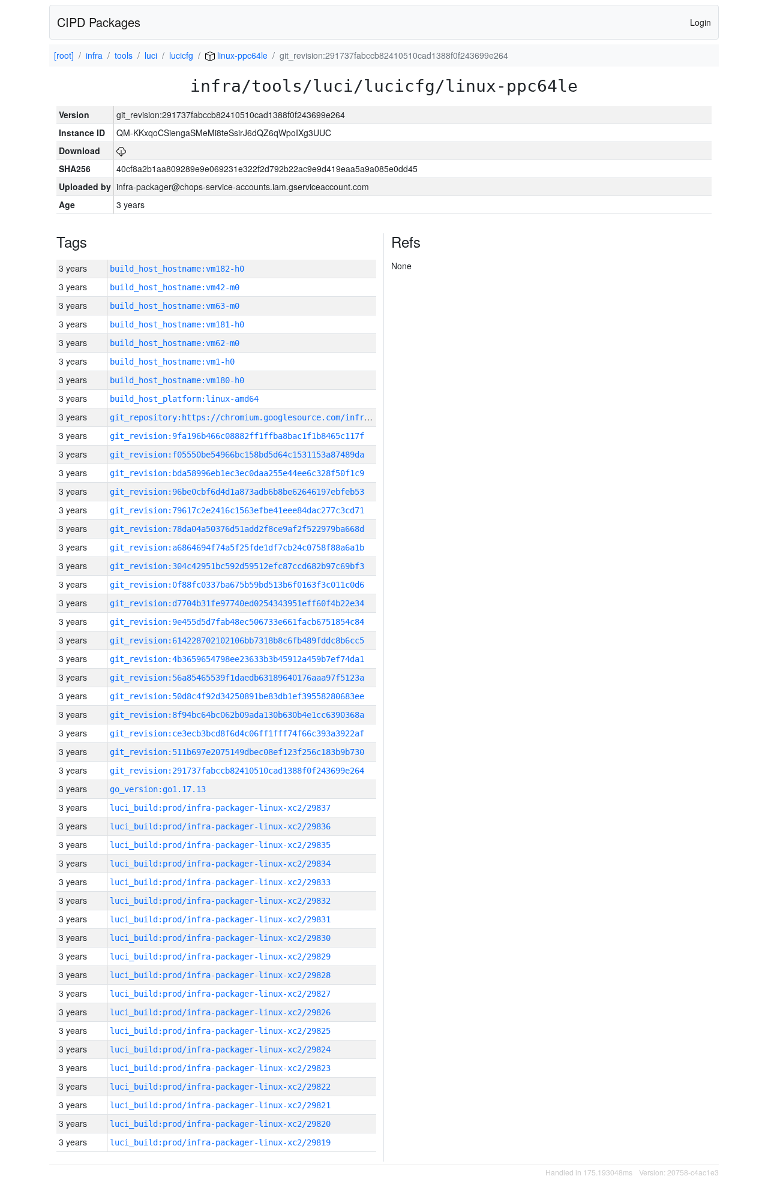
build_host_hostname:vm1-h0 (172, 361)
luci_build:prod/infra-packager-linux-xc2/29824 (220, 1049)
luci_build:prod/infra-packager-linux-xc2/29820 (220, 1124)
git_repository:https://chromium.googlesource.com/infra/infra (254, 417)
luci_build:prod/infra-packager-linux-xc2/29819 (220, 1142)
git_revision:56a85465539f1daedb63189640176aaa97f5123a (237, 677)
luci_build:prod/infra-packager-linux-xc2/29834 (220, 863)
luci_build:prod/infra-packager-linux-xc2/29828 (220, 975)
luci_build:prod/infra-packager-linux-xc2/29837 (220, 808)
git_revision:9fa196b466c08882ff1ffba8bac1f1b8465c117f (237, 436)
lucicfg (181, 55)
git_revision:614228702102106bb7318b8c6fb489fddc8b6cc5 (237, 640)
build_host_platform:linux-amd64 (184, 399)
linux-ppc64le (241, 55)
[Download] (121, 151)
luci (151, 55)
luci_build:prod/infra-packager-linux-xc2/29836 (220, 826)
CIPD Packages (98, 22)
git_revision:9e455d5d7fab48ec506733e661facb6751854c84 (237, 622)
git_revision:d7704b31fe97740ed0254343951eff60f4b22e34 (237, 603)
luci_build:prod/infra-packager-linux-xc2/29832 (220, 901)
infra (94, 55)
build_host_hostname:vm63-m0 (174, 306)
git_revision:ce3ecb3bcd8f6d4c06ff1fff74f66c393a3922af (237, 733)
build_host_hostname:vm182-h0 (177, 268)
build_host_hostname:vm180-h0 (177, 380)
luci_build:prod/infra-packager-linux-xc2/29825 (220, 1031)
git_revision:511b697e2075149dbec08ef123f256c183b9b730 (237, 752)
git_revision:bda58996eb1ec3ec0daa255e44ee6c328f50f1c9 (237, 473)
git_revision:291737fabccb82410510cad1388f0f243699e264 (237, 770)
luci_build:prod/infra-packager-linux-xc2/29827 (220, 993)
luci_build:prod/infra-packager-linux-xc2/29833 (220, 882)
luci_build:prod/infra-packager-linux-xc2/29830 (220, 938)
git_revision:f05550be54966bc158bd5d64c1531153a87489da (237, 454)
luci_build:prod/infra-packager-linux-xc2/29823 (220, 1068)
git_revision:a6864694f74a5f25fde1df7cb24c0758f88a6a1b (237, 547)
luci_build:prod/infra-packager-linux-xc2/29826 (220, 1012)
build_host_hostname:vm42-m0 (174, 287)
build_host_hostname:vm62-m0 (174, 343)
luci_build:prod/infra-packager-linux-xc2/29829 (220, 956)
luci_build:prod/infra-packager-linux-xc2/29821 (220, 1105)
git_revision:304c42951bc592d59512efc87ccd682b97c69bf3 (237, 566)
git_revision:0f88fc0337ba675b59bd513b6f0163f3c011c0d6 (237, 585)
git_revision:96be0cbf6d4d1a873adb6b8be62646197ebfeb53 (237, 492)
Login (700, 22)
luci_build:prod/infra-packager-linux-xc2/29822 (220, 1086)
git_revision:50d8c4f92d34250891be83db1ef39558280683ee (237, 696)
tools (124, 55)
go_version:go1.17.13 (158, 789)
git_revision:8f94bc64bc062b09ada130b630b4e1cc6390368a (237, 715)
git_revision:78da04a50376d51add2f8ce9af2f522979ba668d (237, 529)
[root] (64, 55)
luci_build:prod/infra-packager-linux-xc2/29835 (220, 845)
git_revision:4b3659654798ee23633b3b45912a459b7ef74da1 (237, 659)
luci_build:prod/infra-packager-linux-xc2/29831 (220, 919)
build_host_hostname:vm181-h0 (177, 324)
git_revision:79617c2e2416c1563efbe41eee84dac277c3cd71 (237, 510)
